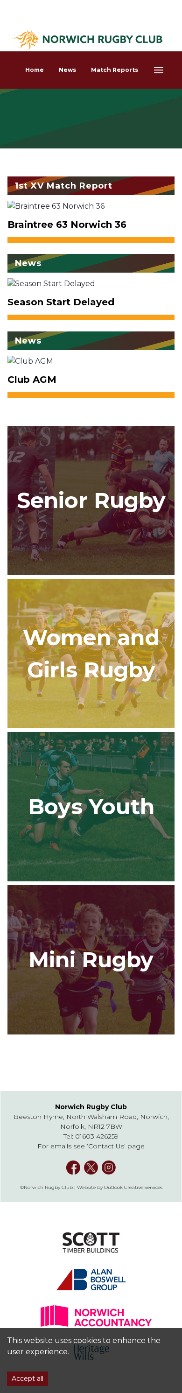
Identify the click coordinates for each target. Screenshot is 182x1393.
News (67, 69)
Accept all (27, 1378)
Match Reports (114, 69)
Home (34, 69)
